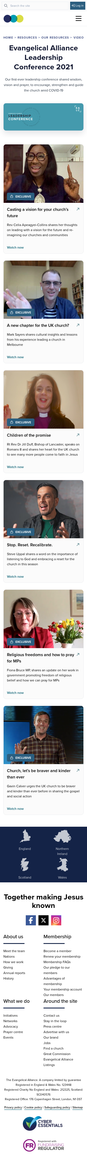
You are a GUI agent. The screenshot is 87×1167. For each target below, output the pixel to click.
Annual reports (14, 972)
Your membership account (63, 989)
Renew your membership (62, 956)
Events (8, 1037)
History (8, 978)
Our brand (51, 1037)
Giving (8, 967)
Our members (54, 994)
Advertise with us (56, 1032)
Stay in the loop (55, 1021)
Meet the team (14, 951)
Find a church (54, 1048)
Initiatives (10, 1015)
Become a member (57, 951)
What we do (16, 1000)
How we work (13, 962)
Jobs (47, 1042)
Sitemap (77, 1107)
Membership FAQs (57, 962)
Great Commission (57, 1053)
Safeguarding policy (57, 1107)
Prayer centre (13, 1032)
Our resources (55, 37)
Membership (57, 936)
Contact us (51, 1015)
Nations (9, 956)
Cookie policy (33, 1107)
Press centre (53, 1026)
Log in (80, 5)
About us (13, 936)
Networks (10, 1021)
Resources (27, 37)
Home (8, 37)
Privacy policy (13, 1107)
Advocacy (10, 1026)
